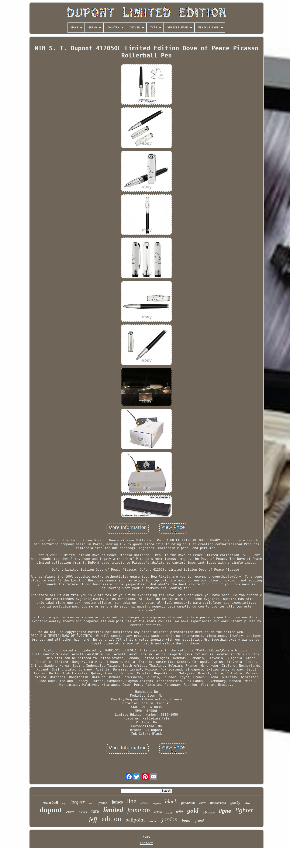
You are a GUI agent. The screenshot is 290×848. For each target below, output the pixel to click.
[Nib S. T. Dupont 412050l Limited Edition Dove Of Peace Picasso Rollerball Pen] (146, 85)
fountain (138, 810)
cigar (70, 812)
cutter (202, 803)
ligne (225, 811)
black (171, 801)
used (91, 803)
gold (192, 810)
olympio (157, 803)
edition (111, 819)
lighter (244, 810)
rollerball (50, 802)
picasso (209, 812)
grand (199, 821)
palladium (188, 803)
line (131, 801)
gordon (168, 819)
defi (64, 803)
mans (145, 802)
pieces (83, 812)
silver (247, 803)
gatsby (235, 802)
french (103, 803)
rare (95, 811)
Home (146, 836)
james (117, 802)
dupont (50, 810)
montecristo (218, 803)
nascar (152, 821)
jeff (93, 819)
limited (113, 810)
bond (186, 820)
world (169, 813)
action (158, 812)
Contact (146, 843)
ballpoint (135, 820)
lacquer (77, 802)
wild (179, 811)
